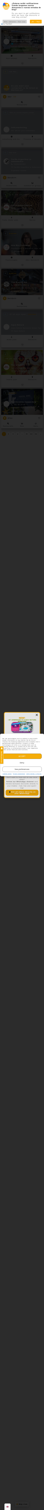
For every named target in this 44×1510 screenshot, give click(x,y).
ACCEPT (22, 756)
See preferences (22, 769)
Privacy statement (19, 773)
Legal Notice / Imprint (34, 773)
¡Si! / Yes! (35, 21)
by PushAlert (7, 24)
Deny (22, 762)
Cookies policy (7, 773)
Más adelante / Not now (14, 21)
